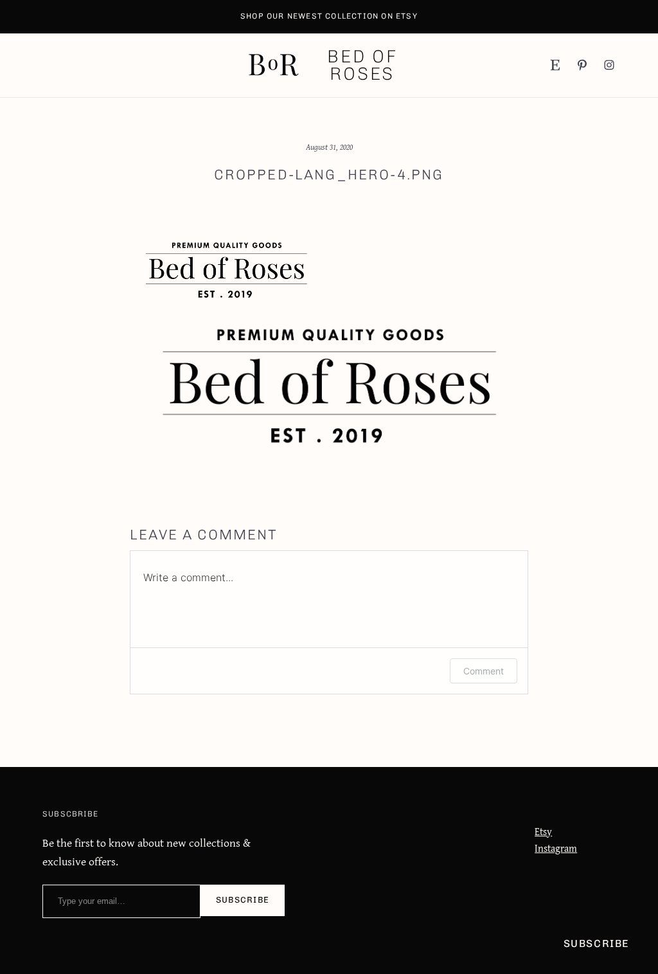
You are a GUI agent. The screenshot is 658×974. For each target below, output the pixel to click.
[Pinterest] (582, 65)
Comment (483, 670)
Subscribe (243, 900)
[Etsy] (555, 65)
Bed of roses (362, 65)
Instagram (556, 848)
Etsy (543, 831)
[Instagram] (609, 65)
